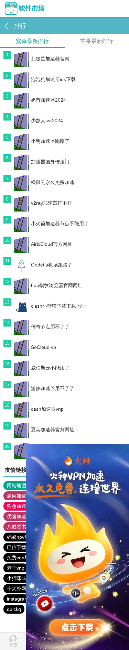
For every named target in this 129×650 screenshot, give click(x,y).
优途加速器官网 (24, 516)
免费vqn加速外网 (25, 557)
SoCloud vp (43, 347)
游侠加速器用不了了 (52, 388)
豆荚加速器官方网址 (52, 429)
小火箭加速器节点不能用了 (60, 223)
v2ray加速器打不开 (51, 203)
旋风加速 (16, 496)
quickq (14, 609)
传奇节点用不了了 (50, 326)
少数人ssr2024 (47, 120)
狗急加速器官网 (24, 506)
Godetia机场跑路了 (51, 264)
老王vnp (15, 568)
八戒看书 (16, 526)
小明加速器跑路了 (50, 141)
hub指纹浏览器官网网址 (57, 285)
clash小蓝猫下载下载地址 (58, 306)
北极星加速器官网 (50, 58)
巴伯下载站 (19, 547)
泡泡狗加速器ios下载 (53, 79)
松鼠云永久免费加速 (52, 182)
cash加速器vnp (47, 409)
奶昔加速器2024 (48, 100)
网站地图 (16, 485)
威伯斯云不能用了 (50, 367)
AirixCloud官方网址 (51, 244)
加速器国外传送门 (50, 161)
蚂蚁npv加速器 (23, 537)
